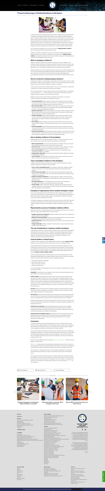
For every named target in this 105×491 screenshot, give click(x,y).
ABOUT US (19, 414)
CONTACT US (19, 416)
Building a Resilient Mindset (58, 339)
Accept (73, 489)
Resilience (35, 344)
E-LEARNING (19, 432)
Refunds (86, 451)
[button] (25, 370)
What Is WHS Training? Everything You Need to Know (77, 403)
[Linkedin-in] (85, 429)
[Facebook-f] (82, 429)
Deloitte (42, 92)
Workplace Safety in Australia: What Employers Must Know (52, 403)
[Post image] (28, 389)
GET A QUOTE (103, 476)
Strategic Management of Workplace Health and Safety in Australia (28, 403)
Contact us (69, 360)
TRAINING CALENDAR (21, 429)
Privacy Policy (79, 489)
